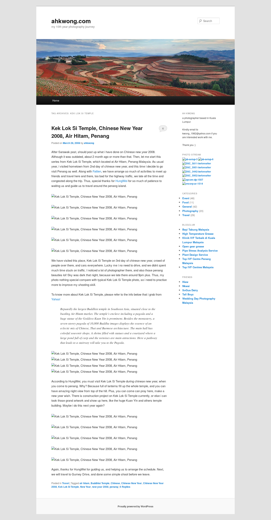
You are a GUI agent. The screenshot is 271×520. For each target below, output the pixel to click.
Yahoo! (55, 299)
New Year (85, 486)
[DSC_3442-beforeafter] (196, 171)
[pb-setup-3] (190, 159)
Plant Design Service (195, 255)
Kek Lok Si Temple (68, 486)
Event (185, 198)
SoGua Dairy (190, 290)
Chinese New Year (131, 483)
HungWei (121, 181)
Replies (125, 486)
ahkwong (89, 143)
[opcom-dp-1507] (192, 179)
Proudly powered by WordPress (135, 506)
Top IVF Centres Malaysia (197, 267)
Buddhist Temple (100, 483)
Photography (190, 211)
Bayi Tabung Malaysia (195, 229)
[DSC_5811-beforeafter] (196, 163)
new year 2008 (100, 486)
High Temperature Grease (197, 234)
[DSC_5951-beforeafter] (196, 167)
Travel (65, 483)
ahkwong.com (71, 20)
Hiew (185, 282)
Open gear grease (193, 246)
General (187, 206)
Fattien (97, 171)
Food (185, 202)
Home (55, 100)
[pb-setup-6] (205, 159)
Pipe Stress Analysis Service (200, 250)
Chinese (115, 483)
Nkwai (186, 286)
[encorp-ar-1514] (192, 183)
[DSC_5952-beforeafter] (196, 175)
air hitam (84, 483)
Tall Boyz (188, 294)
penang (114, 486)
